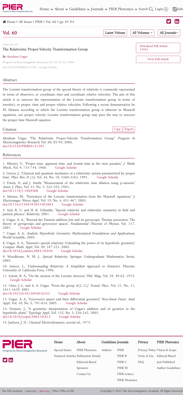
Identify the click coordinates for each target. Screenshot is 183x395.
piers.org (31, 391)
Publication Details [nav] (88, 356)
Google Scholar (48, 67)
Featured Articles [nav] (65, 356)
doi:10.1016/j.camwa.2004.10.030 (28, 251)
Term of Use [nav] (146, 356)
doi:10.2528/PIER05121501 (20, 67)
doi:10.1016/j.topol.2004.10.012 (26, 317)
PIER (38, 22)
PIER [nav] (120, 350)
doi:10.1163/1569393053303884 (28, 205)
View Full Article (158, 59)
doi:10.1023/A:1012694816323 (26, 294)
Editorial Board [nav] (86, 362)
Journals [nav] (97, 9)
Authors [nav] (107, 350)
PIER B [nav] (122, 356)
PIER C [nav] (122, 362)
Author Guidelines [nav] (168, 368)
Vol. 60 (51, 22)
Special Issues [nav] (62, 350)
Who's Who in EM (63, 391)
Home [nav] (44, 9)
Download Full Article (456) (154, 47)
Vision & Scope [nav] (166, 350)
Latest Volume (115, 33)
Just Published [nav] (166, 362)
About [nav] (59, 9)
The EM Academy (12, 391)
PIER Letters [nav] (125, 374)
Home (11, 22)
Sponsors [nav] (82, 368)
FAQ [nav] (141, 362)
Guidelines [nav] (77, 9)
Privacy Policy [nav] (147, 350)
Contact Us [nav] (84, 374)
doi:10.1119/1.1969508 (20, 191)
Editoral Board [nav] (166, 356)
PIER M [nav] (122, 368)
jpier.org (44, 391)
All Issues (25, 22)
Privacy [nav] (143, 342)
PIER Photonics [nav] (121, 9)
